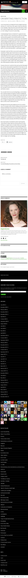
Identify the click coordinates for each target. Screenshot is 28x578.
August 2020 (3, 323)
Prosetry (2, 436)
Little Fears (3, 530)
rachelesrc (3, 537)
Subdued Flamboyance (5, 485)
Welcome (2, 445)
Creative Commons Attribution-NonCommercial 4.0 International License (14, 258)
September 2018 (4, 340)
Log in (2, 557)
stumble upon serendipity (6, 490)
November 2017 (4, 347)
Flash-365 (3, 495)
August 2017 (3, 354)
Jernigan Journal (4, 476)
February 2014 (4, 391)
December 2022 (4, 311)
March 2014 (3, 389)
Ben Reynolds (3, 528)
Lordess (2, 511)
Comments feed (4, 562)
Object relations (4, 455)
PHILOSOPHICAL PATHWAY (7, 502)
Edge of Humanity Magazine (6, 448)
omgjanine (3, 443)
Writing (9, 152)
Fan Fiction (3, 16)
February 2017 (4, 368)
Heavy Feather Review (5, 525)
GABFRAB (3, 516)
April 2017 (3, 363)
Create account (4, 555)
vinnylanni (3, 547)
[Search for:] (14, 280)
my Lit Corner (3, 457)
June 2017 (3, 359)
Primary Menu (26, 11)
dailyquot (2, 504)
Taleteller (2, 483)
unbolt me (3, 469)
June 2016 (3, 375)
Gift (25, 2)
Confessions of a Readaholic (6, 507)
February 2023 (4, 309)
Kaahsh (2, 450)
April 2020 (3, 333)
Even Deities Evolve (5, 452)
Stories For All (3, 474)
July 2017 (2, 356)
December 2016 (4, 373)
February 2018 (4, 342)
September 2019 (4, 335)
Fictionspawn (3, 532)
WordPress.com (4, 565)
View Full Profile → (4, 240)
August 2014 (3, 384)
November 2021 (4, 314)
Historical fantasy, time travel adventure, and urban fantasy (13, 467)
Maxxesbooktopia (4, 509)
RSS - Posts (3, 569)
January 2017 (3, 370)
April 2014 (3, 387)
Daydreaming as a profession (6, 441)
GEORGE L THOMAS (5, 481)
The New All (4, 158)
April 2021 (3, 316)
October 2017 (3, 349)
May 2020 (3, 330)
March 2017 (3, 366)
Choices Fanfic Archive (5, 438)
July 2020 (2, 326)
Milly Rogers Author (5, 499)
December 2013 (4, 396)
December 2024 (4, 307)
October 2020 (3, 319)
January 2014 (3, 394)
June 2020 (3, 328)
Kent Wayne (3, 544)
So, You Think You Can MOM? (7, 535)
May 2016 (3, 377)
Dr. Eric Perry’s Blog (5, 523)
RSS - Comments (4, 571)
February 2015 (4, 380)
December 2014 (4, 382)
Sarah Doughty (4, 462)
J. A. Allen (3, 464)
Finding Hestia (3, 539)
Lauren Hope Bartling (5, 431)
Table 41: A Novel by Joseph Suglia (8, 488)
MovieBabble (3, 521)
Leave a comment (21, 21)
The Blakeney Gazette (5, 478)
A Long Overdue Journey (6, 542)
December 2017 (4, 344)
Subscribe (3, 294)
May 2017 (3, 361)
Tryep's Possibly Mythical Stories (7, 518)
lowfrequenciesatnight (5, 492)
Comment (23, 183)
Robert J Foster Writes (5, 434)
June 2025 (3, 304)
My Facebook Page (5, 245)
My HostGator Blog (5, 497)
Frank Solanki (3, 471)
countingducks (4, 514)
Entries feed (3, 560)
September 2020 (4, 321)
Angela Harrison (5, 11)
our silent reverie (4, 459)
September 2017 (4, 351)
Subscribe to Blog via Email (7, 285)
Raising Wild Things (5, 275)
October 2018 (3, 337)
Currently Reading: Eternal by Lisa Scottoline (10, 163)
